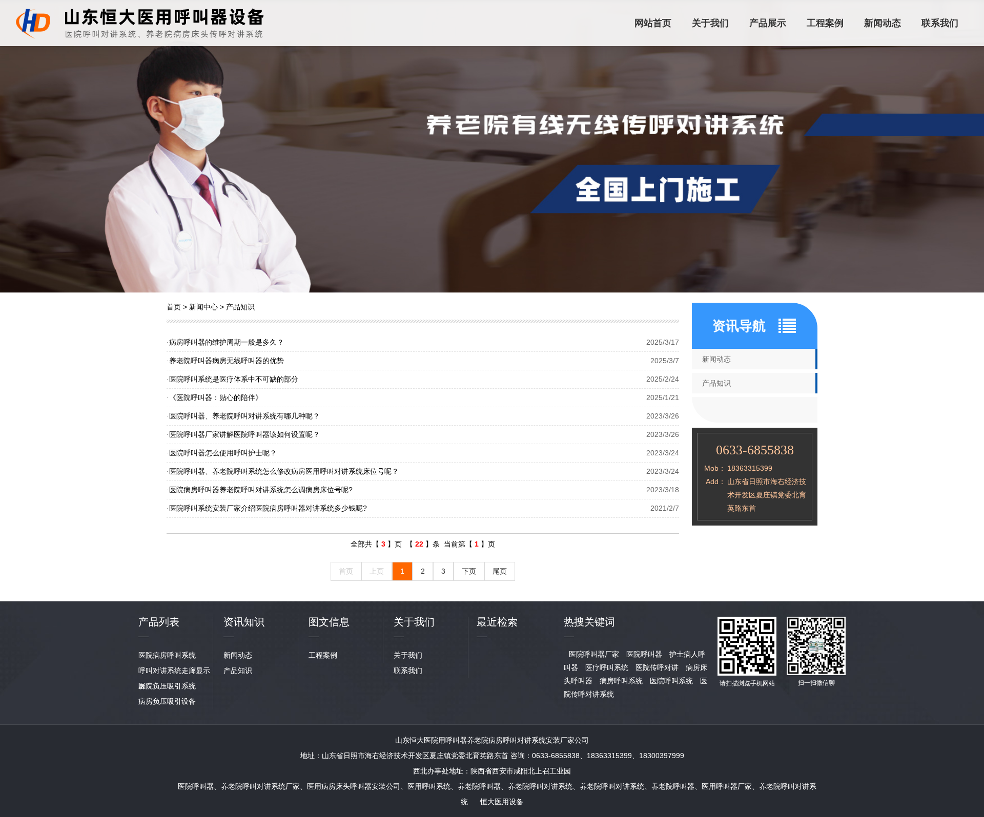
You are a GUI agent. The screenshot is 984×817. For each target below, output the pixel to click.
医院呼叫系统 (671, 681)
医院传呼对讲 (657, 667)
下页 (469, 571)
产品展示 (767, 23)
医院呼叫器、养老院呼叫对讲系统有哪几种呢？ (243, 416)
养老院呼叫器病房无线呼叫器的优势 (225, 361)
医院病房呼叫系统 (167, 655)
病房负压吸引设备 (167, 701)
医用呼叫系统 (428, 786)
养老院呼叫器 (479, 786)
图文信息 (329, 621)
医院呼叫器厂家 (594, 654)
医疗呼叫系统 (606, 667)
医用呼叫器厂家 (727, 786)
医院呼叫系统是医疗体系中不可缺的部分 (232, 379)
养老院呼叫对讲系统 (540, 786)
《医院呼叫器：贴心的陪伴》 (214, 397)
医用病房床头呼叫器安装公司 (353, 786)
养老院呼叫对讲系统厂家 (260, 786)
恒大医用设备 (501, 802)
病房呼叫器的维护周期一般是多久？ (225, 342)
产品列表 (158, 621)
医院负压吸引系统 (167, 686)
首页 (174, 307)
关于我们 (710, 23)
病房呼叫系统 (621, 681)
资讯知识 (243, 621)
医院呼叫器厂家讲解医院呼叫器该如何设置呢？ (243, 434)
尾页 (500, 571)
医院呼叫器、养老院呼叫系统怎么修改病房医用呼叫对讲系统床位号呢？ (283, 471)
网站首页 (652, 23)
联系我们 (939, 23)
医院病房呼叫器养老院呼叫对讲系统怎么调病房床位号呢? (260, 490)
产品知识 (240, 307)
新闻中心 (203, 307)
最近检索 (497, 621)
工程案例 (825, 23)
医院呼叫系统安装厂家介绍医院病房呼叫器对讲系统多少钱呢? (267, 508)
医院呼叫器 (644, 654)
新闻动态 (882, 23)
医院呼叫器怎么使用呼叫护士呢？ (222, 453)
